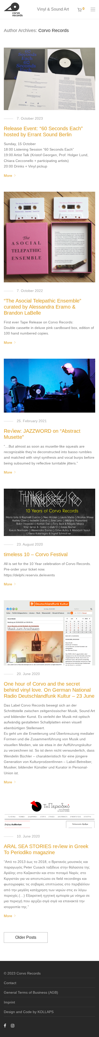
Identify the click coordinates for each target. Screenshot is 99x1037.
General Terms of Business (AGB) (31, 992)
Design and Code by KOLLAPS (29, 1012)
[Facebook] (5, 1025)
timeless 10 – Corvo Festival (36, 554)
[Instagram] (12, 1025)
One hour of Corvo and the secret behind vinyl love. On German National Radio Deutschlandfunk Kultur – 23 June (49, 690)
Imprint (9, 1002)
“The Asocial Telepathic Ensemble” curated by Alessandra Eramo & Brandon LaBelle (42, 307)
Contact (10, 983)
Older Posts (25, 937)
